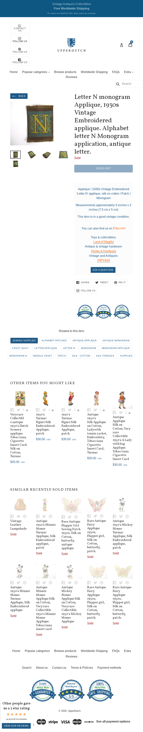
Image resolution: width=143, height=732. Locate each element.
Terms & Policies (82, 667)
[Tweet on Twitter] (20, 409)
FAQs (116, 72)
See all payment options (113, 721)
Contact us (59, 667)
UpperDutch (74, 710)
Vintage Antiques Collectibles (71, 8)
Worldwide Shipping (94, 72)
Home (14, 72)
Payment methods (109, 667)
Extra (129, 72)
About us (42, 667)
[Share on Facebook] (13, 409)
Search (26, 667)
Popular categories (37, 72)
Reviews (71, 77)
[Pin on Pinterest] (25, 516)
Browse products (65, 72)
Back (22, 96)
